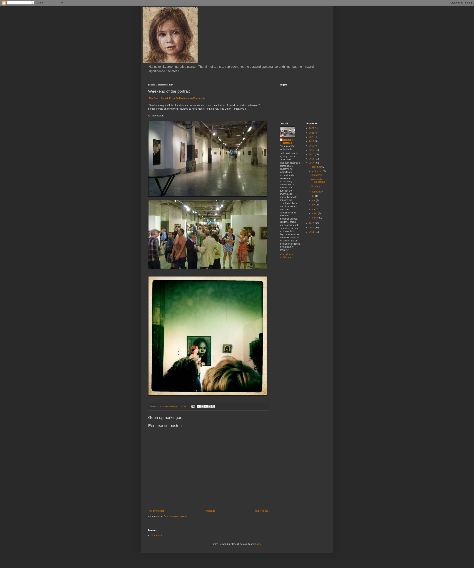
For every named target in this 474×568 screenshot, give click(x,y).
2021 (312, 132)
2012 (312, 227)
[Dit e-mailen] (199, 406)
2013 (312, 223)
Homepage (209, 511)
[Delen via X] (206, 406)
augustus (316, 191)
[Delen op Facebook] (209, 406)
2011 (312, 232)
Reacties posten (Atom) (175, 516)
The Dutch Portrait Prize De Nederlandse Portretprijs (176, 98)
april (314, 209)
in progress (316, 175)
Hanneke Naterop (288, 141)
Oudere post (261, 511)
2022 (312, 128)
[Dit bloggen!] (202, 406)
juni (314, 200)
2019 (312, 141)
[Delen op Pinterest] (213, 406)
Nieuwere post (156, 511)
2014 (312, 163)
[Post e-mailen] (192, 406)
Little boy (315, 186)
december (317, 167)
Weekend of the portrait (318, 180)
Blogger (258, 544)
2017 (312, 150)
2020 (312, 137)
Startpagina (157, 535)
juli (313, 196)
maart (315, 213)
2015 (312, 158)
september (317, 171)
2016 (312, 154)
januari (315, 217)
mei (314, 204)
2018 (312, 145)
